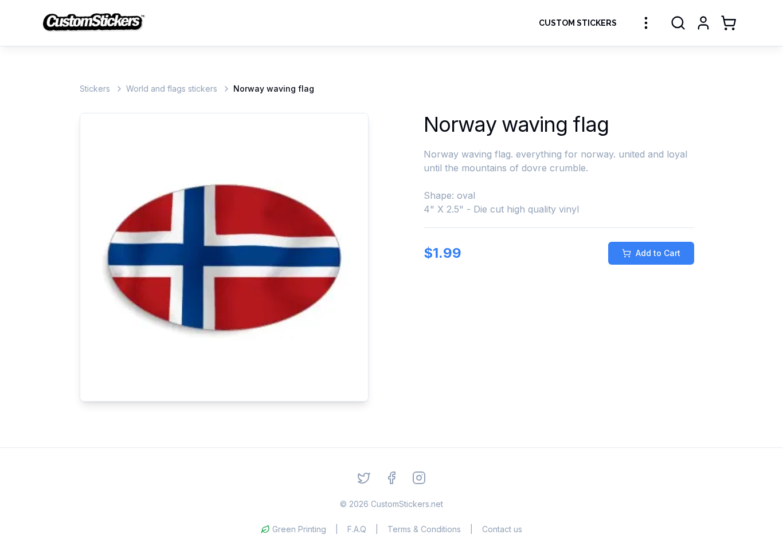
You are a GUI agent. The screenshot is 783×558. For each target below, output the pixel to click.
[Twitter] (364, 478)
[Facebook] (391, 478)
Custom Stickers (578, 22)
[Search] (678, 22)
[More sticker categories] (646, 22)
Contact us (502, 529)
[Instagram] (419, 478)
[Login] (703, 22)
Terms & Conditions (424, 529)
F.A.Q (356, 529)
